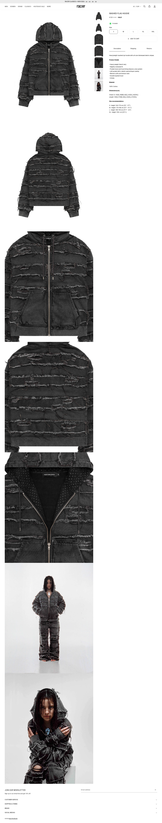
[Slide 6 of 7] (99, 74)
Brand (7, 808)
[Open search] (144, 6)
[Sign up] (155, 790)
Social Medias (10, 812)
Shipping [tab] (133, 48)
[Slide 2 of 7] (99, 28)
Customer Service (11, 799)
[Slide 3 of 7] (99, 39)
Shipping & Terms (11, 804)
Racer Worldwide (13, 818)
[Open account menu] (154, 6)
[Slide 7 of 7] (99, 86)
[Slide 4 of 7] (99, 51)
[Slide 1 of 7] (99, 16)
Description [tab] (117, 48)
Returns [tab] (149, 48)
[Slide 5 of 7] (99, 62)
